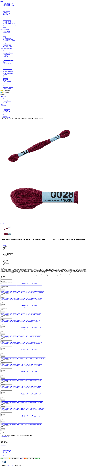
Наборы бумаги (6, 54)
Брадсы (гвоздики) (7, 58)
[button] (2, 223)
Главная (5, 98)
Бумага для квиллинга (8, 53)
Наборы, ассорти (7, 32)
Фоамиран (5, 79)
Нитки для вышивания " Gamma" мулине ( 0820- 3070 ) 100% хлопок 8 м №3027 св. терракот (21, 380)
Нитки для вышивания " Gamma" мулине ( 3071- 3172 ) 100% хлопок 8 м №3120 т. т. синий (21, 424)
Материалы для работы (8, 87)
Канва (4, 27)
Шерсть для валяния (7, 69)
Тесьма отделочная (7, 38)
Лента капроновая (7, 44)
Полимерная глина (7, 85)
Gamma (4, 245)
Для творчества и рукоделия (7, 71)
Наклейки (5, 74)
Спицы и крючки (7, 81)
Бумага (4, 62)
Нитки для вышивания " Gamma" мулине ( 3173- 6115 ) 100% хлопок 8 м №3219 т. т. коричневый (22, 292)
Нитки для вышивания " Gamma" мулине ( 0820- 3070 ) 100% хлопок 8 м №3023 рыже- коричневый (22, 358)
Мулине (5, 24)
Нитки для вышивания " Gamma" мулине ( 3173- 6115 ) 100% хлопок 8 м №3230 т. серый (20, 416)
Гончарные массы (7, 88)
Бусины (5, 9)
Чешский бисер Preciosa (8, 3)
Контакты (5, 102)
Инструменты (6, 43)
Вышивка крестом (7, 20)
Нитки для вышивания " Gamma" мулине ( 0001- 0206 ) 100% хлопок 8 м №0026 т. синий (20, 394)
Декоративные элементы (8, 63)
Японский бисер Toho (8, 4)
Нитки (4, 37)
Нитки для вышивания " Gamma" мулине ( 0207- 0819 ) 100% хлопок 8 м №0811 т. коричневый (21, 307)
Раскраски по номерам (8, 73)
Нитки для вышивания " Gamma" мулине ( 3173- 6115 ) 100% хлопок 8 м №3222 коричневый (21, 365)
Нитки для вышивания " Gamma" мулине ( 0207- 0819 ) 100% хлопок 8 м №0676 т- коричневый (22, 372)
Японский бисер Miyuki (8, 5)
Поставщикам (6, 455)
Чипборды (5, 56)
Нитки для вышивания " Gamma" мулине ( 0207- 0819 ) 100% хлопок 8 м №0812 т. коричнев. (21, 299)
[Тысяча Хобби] (5, 92)
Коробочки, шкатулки (8, 39)
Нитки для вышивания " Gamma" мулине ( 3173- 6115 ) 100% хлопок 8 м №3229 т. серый (20, 387)
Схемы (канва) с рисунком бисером (11, 25)
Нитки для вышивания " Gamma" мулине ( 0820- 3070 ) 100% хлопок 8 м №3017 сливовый (20, 336)
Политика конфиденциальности (10, 454)
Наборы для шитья (7, 45)
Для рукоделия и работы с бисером (10, 15)
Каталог (2, 94)
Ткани (4, 36)
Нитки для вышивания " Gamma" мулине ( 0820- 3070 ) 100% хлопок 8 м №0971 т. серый (20, 328)
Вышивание (3, 17)
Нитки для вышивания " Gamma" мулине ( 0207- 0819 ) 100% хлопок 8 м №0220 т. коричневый (21, 285)
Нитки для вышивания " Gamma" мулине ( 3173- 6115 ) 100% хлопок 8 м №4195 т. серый (20, 314)
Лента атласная (6, 31)
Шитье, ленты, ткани (5, 29)
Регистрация (6, 99)
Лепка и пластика (4, 83)
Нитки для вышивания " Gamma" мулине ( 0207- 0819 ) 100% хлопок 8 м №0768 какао (20, 321)
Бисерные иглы (6, 13)
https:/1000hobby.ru (10, 465)
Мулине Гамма (6, 111)
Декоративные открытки (8, 57)
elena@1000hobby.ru (5, 444)
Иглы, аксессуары (7, 67)
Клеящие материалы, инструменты (10, 51)
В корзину (3, 281)
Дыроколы (5, 55)
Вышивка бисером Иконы (9, 23)
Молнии (5, 33)
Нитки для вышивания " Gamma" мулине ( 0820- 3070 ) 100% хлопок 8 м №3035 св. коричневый (22, 409)
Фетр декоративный (7, 46)
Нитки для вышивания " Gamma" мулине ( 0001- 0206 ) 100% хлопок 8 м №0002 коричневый (21, 350)
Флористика (5, 78)
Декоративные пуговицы (8, 60)
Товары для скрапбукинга (6, 48)
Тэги (4, 61)
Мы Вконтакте (4, 445)
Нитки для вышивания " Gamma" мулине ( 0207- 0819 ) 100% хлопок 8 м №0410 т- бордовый (21, 343)
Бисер (2, 1)
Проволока (5, 12)
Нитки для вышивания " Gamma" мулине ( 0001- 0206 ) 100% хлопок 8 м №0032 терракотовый (21, 402)
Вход (2, 104)
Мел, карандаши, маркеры (9, 40)
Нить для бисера (6, 11)
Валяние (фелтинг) (5, 65)
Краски (4, 80)
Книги (4, 75)
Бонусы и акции (6, 451)
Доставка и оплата (7, 101)
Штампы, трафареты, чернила (9, 50)
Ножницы (5, 34)
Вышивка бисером (7, 21)
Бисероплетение (4, 7)
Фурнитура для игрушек (8, 76)
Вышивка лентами (7, 22)
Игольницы (5, 41)
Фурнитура (5, 14)
